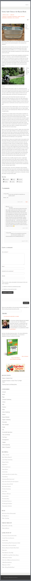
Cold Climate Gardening (7, 459)
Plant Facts (4, 550)
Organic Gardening (6, 419)
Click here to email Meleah (10, 329)
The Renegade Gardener (7, 503)
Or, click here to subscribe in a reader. (11, 316)
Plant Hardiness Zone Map (7, 552)
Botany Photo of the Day (7, 525)
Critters (3, 402)
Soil (14, 17)
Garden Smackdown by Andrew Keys (9, 474)
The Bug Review (5, 515)
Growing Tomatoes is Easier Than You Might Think (12, 381)
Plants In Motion (5, 528)
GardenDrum (5, 476)
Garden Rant (5, 472)
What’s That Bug (5, 518)
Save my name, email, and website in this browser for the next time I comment (14, 283)
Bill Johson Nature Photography (9, 513)
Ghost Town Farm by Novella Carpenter (10, 481)
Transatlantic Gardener (7, 506)
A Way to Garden (5, 454)
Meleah (12, 14)
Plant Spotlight (5, 424)
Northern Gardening (6, 489)
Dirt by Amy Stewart (6, 467)
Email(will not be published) (8, 271)
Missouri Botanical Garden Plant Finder (10, 547)
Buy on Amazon (25, 356)
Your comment (5, 252)
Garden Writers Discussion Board (9, 545)
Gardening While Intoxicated (8, 479)
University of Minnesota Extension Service (11, 560)
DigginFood (4, 464)
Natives (4, 414)
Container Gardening (12, 16)
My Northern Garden (6, 486)
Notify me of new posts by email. (10, 289)
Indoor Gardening (6, 412)
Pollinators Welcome (6, 493)
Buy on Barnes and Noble (15, 359)
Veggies (17, 17)
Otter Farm (4, 491)
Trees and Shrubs (6, 434)
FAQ (3, 404)
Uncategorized (5, 439)
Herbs (19, 16)
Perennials (9, 17)
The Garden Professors (7, 501)
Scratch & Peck (5, 496)
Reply (27, 201)
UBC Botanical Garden (7, 557)
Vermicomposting (6, 444)
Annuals (5, 16)
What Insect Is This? (6, 564)
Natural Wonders (5, 417)
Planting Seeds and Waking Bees (9, 384)
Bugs (3, 397)
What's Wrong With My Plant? (8, 567)
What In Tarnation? (6, 447)
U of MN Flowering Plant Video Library (10, 555)
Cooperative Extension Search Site (9, 535)
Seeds (3, 427)
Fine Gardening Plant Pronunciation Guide (11, 543)
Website (3, 275)
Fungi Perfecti (5, 469)
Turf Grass (4, 437)
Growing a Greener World (7, 484)
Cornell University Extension (8, 538)
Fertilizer (4, 407)
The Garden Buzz (5, 498)
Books (3, 394)
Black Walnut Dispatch (7, 457)
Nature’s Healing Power (7, 378)
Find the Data (5, 540)
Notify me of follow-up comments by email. (12, 286)
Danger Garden (5, 462)
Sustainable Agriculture (7, 432)
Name (3, 266)
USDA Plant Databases (7, 562)
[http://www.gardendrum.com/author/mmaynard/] (15, 368)
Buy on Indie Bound (16, 357)
